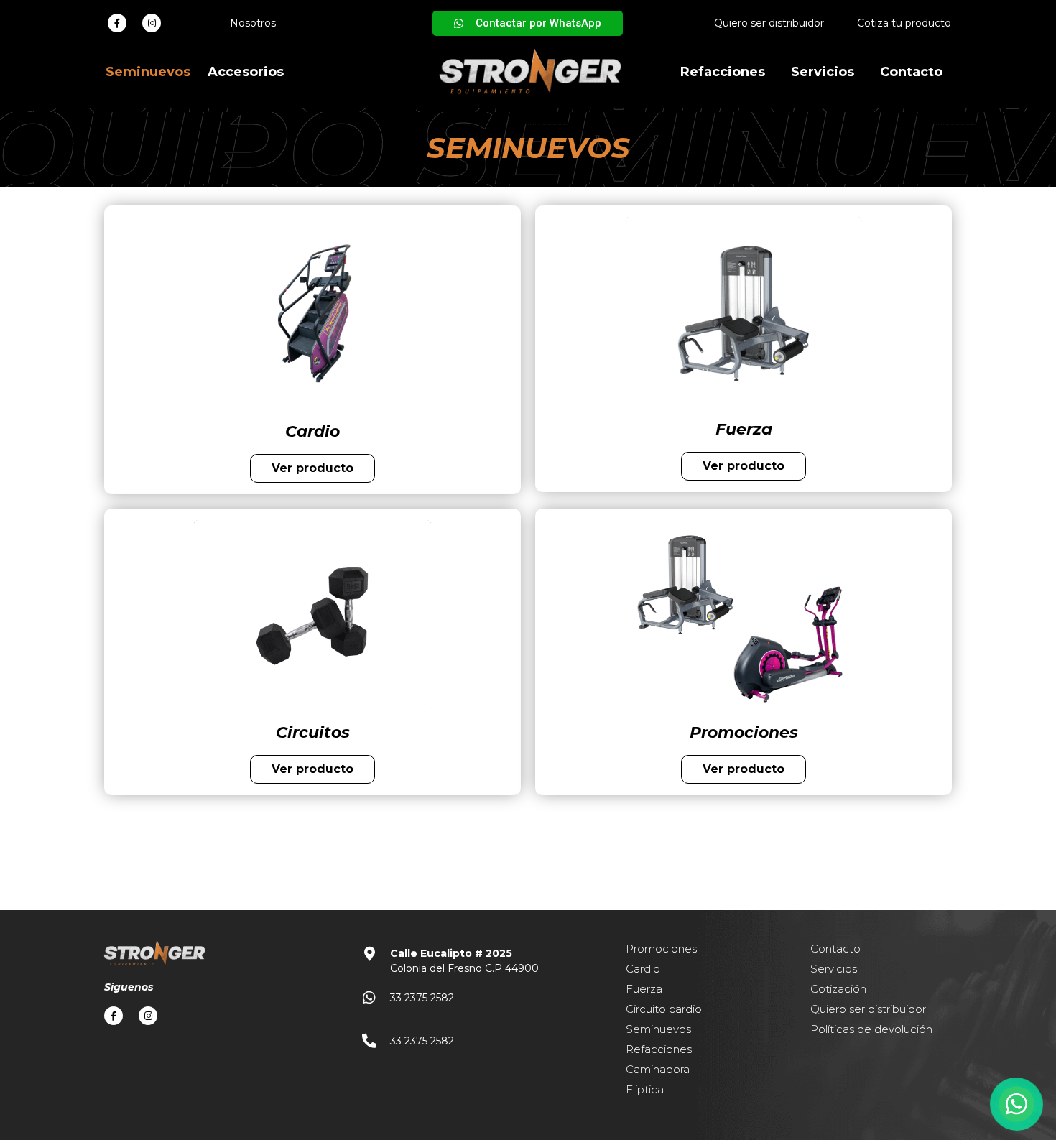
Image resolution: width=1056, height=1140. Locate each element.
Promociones (661, 948)
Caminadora (658, 1069)
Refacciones (722, 72)
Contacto (911, 72)
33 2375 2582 (422, 997)
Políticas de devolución (871, 1029)
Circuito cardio (664, 1009)
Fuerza (644, 989)
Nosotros (253, 23)
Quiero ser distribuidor (769, 23)
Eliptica (645, 1089)
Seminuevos (148, 72)
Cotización (838, 989)
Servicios (822, 72)
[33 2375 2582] (369, 998)
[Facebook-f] (117, 23)
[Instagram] (151, 23)
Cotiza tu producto (904, 23)
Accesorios (246, 72)
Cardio (643, 969)
